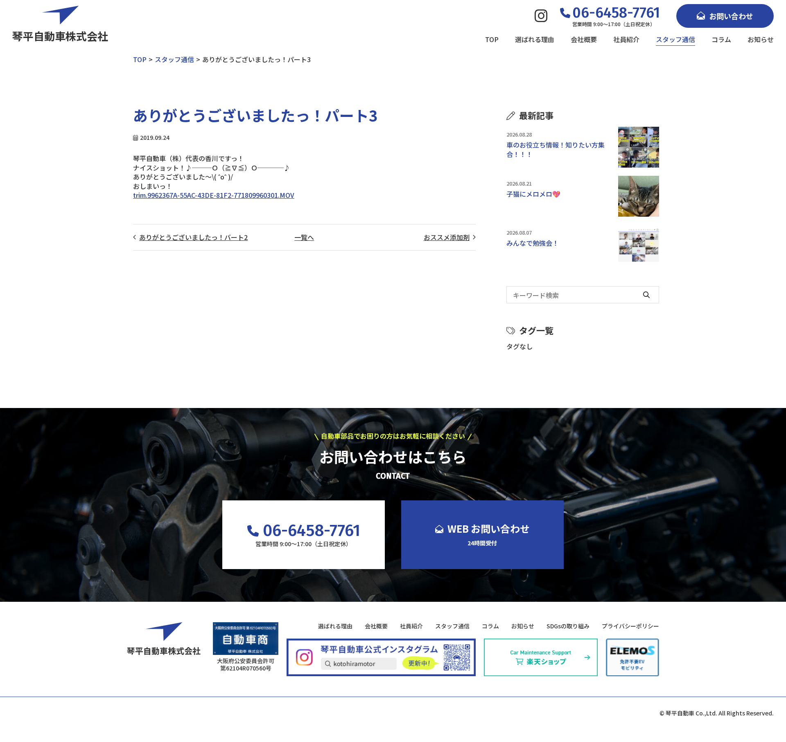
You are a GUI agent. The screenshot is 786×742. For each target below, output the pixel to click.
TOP (492, 39)
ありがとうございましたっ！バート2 (193, 237)
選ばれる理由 (534, 39)
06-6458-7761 (311, 530)
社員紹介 (626, 39)
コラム (721, 39)
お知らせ (761, 39)
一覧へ (304, 237)
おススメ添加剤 (447, 237)
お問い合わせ (731, 16)
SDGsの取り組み (568, 626)
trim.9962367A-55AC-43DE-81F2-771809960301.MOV (213, 195)
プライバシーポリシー (630, 626)
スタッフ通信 (675, 39)
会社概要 (584, 39)
